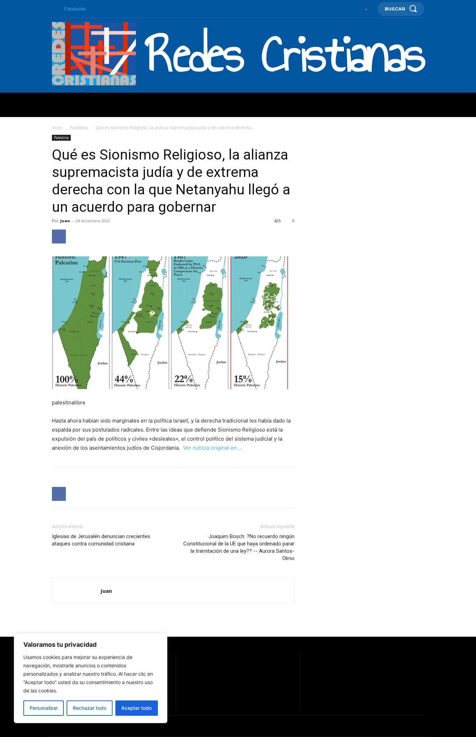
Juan (65, 220)
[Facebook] (54, 9)
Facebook (75, 8)
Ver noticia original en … (212, 447)
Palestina (79, 128)
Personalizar (44, 708)
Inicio (57, 128)
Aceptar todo (136, 708)
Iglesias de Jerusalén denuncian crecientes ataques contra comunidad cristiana (101, 540)
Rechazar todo (89, 708)
